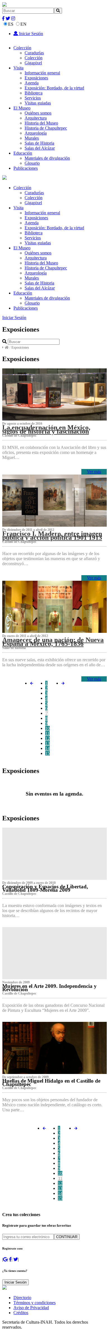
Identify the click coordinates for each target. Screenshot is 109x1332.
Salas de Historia (39, 143)
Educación (22, 153)
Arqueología (36, 133)
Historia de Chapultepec (46, 128)
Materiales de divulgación (47, 158)
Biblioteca (33, 93)
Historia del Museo (41, 123)
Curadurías (34, 52)
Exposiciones (36, 78)
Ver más (94, 471)
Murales (32, 138)
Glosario (32, 163)
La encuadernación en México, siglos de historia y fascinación (46, 429)
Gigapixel (33, 62)
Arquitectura (36, 118)
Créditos (20, 1312)
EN (23, 24)
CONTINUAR (66, 1237)
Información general (42, 73)
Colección (22, 47)
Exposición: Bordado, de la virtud (54, 88)
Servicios (33, 98)
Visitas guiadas (38, 103)
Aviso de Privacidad (31, 1307)
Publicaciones (25, 168)
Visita (18, 67)
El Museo (21, 108)
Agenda (32, 83)
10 (47, 728)
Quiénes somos (38, 113)
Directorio (22, 1297)
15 (47, 753)
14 (47, 748)
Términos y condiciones (34, 1302)
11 (47, 733)
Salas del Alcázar (40, 148)
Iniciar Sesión (30, 33)
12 (47, 738)
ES (10, 24)
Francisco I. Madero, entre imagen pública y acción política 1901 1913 (52, 535)
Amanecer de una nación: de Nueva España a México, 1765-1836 (53, 641)
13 (47, 743)
